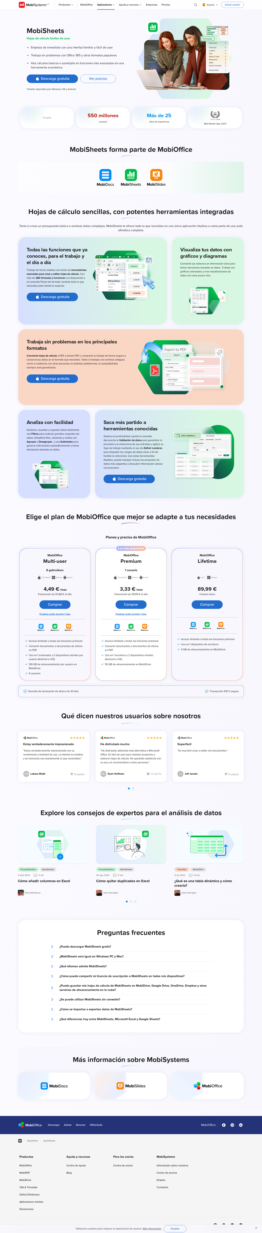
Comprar (55, 604)
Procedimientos (28, 869)
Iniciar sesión (232, 4)
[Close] (256, 1228)
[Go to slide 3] (135, 901)
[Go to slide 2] (133, 788)
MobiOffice (198, 869)
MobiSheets (48, 869)
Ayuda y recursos (129, 4)
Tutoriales (181, 869)
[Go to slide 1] (129, 788)
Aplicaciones (104, 4)
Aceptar (175, 1228)
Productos (64, 4)
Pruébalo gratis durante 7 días (54, 614)
